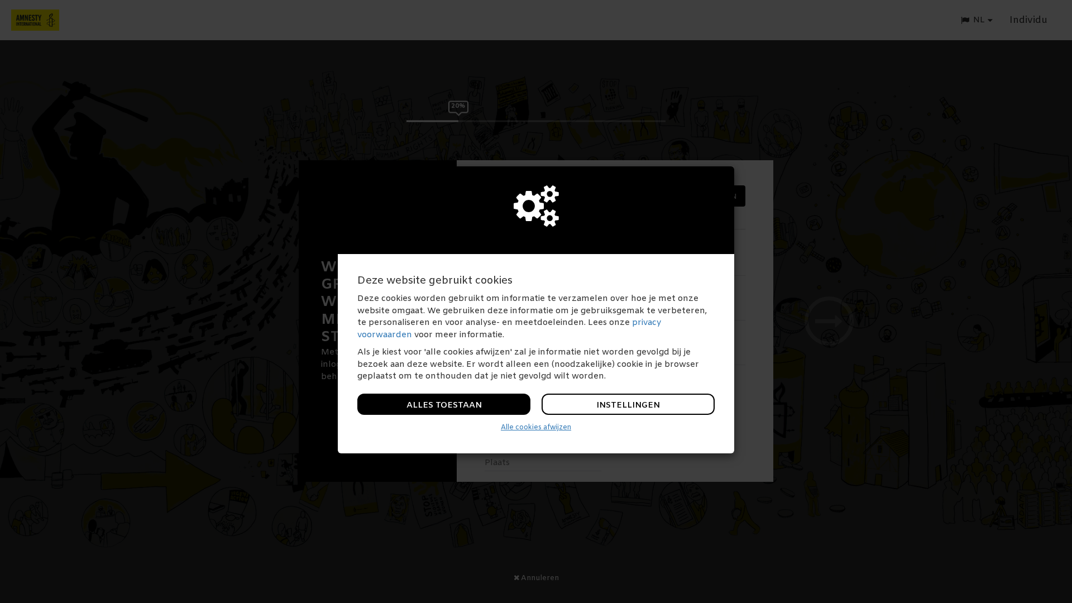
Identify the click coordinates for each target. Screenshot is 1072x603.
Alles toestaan (444, 405)
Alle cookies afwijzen (536, 427)
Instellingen (628, 405)
